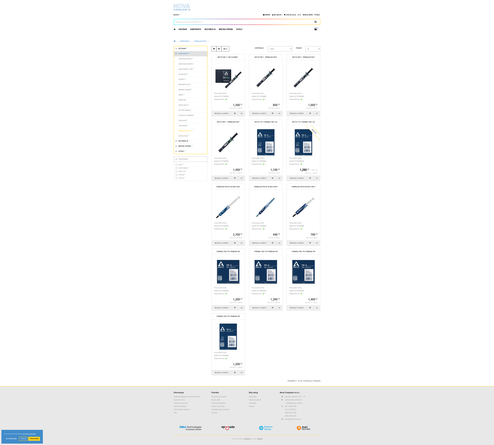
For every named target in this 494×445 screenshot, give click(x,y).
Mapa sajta (215, 400)
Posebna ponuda (217, 406)
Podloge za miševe (185, 115)
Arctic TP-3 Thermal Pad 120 (265, 122)
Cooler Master (184, 168)
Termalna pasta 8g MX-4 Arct (303, 187)
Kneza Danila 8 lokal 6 (293, 400)
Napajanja (182, 105)
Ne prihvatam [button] (11, 439)
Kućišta (180, 79)
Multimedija (210, 29)
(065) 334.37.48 (290, 413)
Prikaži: (299, 48)
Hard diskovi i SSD (184, 69)
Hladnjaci (182, 74)
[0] (226, 49)
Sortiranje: (259, 48)
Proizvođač (183, 159)
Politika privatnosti (181, 403)
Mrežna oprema (226, 29)
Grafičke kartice (184, 58)
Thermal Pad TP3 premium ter (228, 251)
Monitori (181, 100)
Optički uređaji (183, 110)
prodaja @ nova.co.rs (293, 419)
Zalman (182, 178)
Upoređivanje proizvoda (220, 409)
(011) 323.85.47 (290, 409)
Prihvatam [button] (34, 439)
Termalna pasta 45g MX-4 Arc (228, 187)
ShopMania (247, 439)
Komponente (195, 29)
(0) (300, 15)
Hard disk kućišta (184, 64)
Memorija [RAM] (183, 89)
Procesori (181, 120)
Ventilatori (182, 136)
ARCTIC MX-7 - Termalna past (265, 57)
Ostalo (239, 29)
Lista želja (252, 403)
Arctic (181, 164)
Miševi (180, 94)
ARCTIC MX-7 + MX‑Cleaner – (228, 57)
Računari (183, 29)
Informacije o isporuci (182, 409)
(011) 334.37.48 (290, 406)
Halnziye (182, 174)
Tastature (181, 125)
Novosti (251, 406)
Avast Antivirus (179, 400)
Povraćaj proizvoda (218, 397)
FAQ (175, 413)
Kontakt (214, 413)
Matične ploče (183, 84)
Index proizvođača (218, 403)
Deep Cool (182, 171)
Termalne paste (200, 41)
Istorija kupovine (255, 400)
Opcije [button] (23, 439)
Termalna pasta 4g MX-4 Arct (266, 187)
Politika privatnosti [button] (29, 434)
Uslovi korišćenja (180, 406)
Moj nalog (252, 397)
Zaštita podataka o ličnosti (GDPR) (187, 397)
